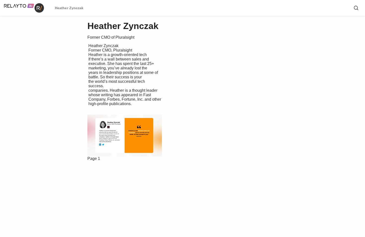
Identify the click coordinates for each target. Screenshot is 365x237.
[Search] (356, 8)
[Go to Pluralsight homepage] (141, 126)
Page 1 (93, 158)
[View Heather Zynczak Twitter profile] (136, 144)
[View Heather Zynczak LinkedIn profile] (120, 145)
